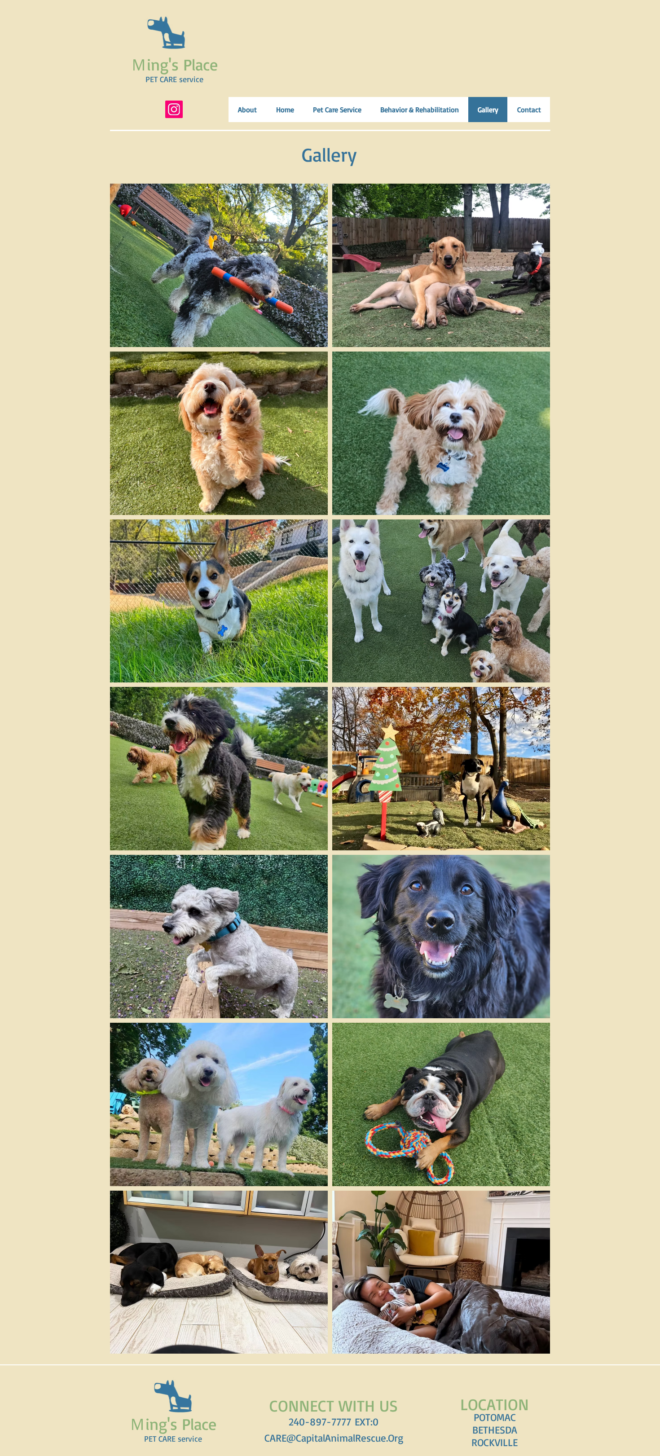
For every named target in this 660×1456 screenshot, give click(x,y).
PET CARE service (174, 79)
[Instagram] (174, 109)
